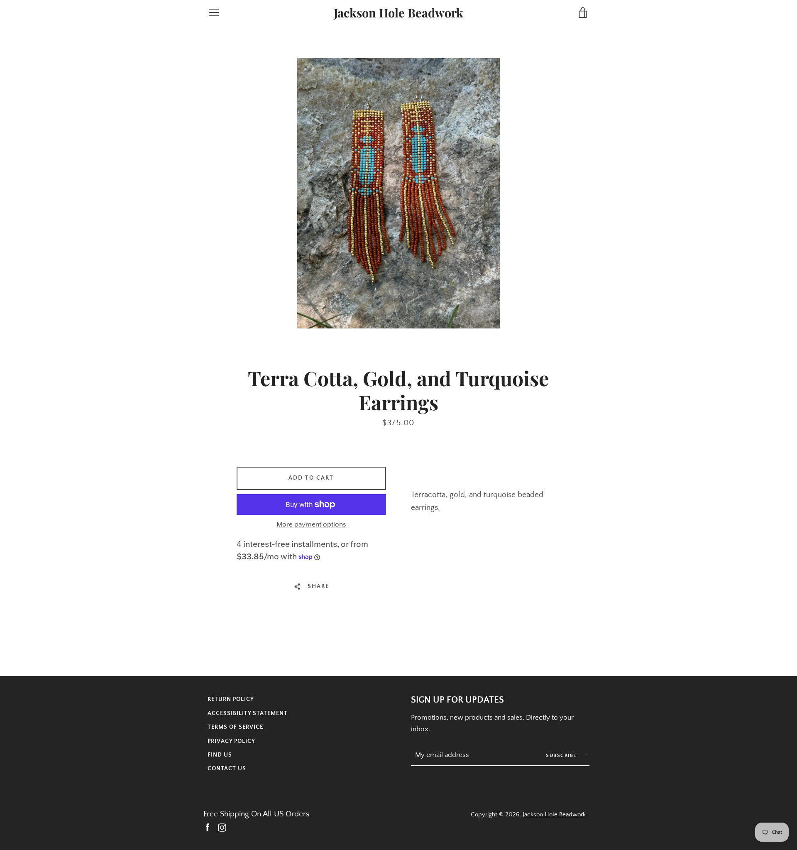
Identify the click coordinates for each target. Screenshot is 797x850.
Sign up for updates (457, 700)
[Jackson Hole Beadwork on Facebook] (207, 827)
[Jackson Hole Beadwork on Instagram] (222, 827)
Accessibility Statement (248, 713)
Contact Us (227, 768)
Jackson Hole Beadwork (398, 12)
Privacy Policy (231, 741)
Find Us (220, 755)
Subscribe (562, 755)
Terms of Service (235, 727)
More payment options (311, 524)
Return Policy (231, 699)
